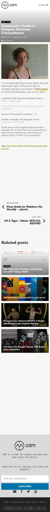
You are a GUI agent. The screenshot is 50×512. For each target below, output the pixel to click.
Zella (35, 114)
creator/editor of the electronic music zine (23, 106)
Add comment (8, 41)
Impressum (9, 508)
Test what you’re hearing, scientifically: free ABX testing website (23, 270)
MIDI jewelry (42, 89)
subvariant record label (12, 122)
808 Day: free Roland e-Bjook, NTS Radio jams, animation (24, 348)
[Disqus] (25, 392)
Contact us (20, 508)
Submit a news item (36, 508)
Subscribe (25, 486)
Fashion (20, 146)
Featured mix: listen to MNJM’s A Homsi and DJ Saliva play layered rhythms (23, 322)
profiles (5, 149)
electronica (11, 146)
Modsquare (6, 109)
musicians (43, 146)
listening (28, 146)
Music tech (6, 22)
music (35, 146)
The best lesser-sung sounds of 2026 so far (24, 297)
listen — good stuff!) (11, 101)
